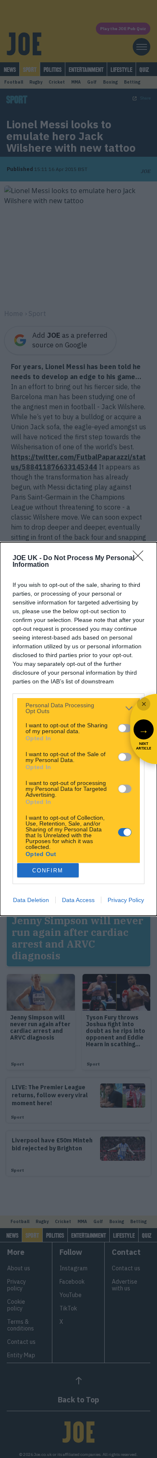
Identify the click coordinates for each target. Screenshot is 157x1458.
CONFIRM (47, 870)
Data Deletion (31, 900)
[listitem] (78, 708)
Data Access (78, 900)
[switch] (124, 728)
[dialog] (78, 729)
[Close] (141, 558)
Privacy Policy (126, 900)
